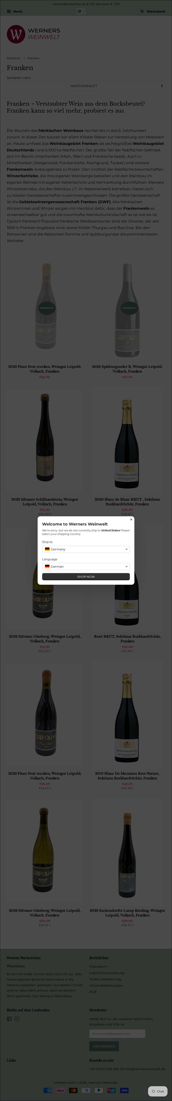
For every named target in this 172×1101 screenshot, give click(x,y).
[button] (86, 549)
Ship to (47, 542)
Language (49, 559)
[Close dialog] (131, 519)
